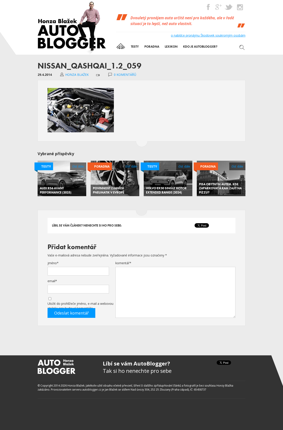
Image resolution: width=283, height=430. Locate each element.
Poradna (102, 166)
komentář (123, 263)
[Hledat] (242, 47)
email (52, 281)
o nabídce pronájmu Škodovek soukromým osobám (208, 35)
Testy (46, 166)
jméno (53, 263)
